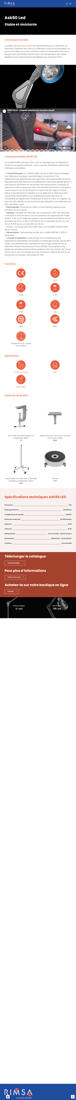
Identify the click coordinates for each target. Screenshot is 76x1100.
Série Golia (27, 45)
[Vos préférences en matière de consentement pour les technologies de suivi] (73, 1097)
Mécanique (20, 387)
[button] (70, 4)
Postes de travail (21, 372)
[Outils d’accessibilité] (8, 1097)
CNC (55, 372)
